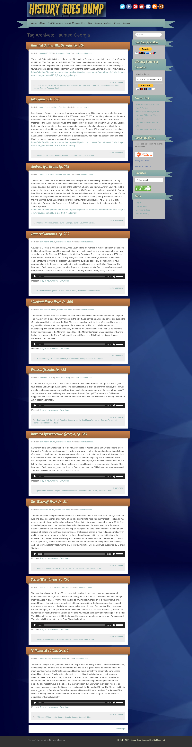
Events (117, 22)
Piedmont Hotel (53, 88)
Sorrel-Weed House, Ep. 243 (50, 579)
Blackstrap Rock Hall (58, 85)
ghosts (117, 85)
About (42, 22)
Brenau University (74, 85)
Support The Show (103, 22)
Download (64, 281)
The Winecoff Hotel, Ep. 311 (49, 501)
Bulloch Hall (54, 420)
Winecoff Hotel (95, 568)
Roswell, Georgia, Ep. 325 (48, 369)
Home (34, 22)
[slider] (120, 276)
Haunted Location (85, 53)
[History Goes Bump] (66, 9)
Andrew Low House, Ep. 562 (50, 166)
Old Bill (94, 491)
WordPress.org (142, 213)
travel (56, 423)
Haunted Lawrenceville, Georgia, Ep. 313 (59, 434)
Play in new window (49, 281)
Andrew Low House (44, 223)
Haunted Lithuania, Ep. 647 (148, 129)
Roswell (36, 423)
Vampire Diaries (93, 291)
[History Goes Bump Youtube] (142, 6)
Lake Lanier (89, 156)
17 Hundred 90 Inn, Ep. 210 (49, 650)
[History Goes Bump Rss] (155, 6)
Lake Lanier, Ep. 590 (45, 99)
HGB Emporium (55, 22)
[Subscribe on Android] (143, 188)
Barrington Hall (43, 420)
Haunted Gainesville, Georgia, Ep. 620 (57, 45)
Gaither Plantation (44, 291)
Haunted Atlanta (58, 568)
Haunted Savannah (80, 223)
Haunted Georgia (39, 88)
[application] (78, 276)
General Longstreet (107, 85)
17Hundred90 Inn (44, 717)
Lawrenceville (71, 491)
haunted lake (74, 156)
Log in (138, 203)
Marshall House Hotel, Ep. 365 (52, 302)
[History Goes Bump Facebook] (129, 6)
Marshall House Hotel (75, 359)
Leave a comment (116, 82)
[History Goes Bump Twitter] (122, 6)
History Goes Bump (63, 53)
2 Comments (118, 488)
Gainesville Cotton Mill (90, 85)
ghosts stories (48, 156)
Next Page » (121, 728)
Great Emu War (87, 420)
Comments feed (143, 210)
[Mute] (113, 276)
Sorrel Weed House (86, 639)
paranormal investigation (93, 359)
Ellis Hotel (41, 568)
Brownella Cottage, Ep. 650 (148, 111)
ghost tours (41, 491)
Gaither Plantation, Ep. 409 (50, 234)
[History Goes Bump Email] (148, 6)
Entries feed (141, 206)
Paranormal (82, 291)
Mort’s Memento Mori (75, 22)
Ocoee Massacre (84, 491)
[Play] (35, 276)
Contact (126, 22)
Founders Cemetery (67, 420)
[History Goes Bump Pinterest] (135, 6)
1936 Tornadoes (43, 85)
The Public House (46, 423)
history (81, 156)
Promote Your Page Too (143, 166)
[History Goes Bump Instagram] (161, 6)
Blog (90, 22)
